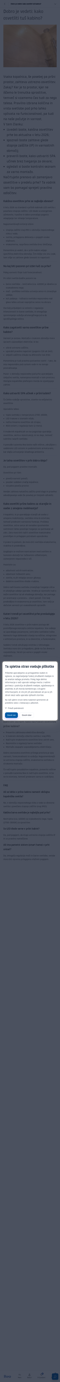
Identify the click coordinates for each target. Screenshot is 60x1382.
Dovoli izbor (27, 715)
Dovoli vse (11, 715)
